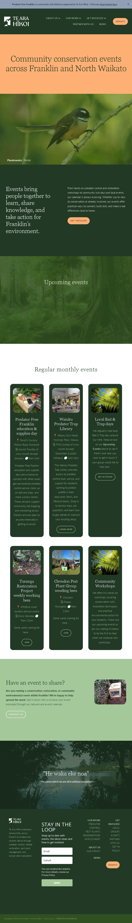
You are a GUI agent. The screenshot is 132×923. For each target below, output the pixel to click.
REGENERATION (91, 835)
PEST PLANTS (93, 831)
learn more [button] (66, 529)
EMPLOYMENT (92, 839)
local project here (108, 4)
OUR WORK (72, 18)
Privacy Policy (36, 918)
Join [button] (27, 642)
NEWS (102, 24)
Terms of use (49, 918)
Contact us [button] (16, 714)
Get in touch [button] (105, 476)
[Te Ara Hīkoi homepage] (16, 21)
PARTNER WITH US (83, 24)
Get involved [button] (78, 220)
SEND (57, 882)
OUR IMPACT (93, 851)
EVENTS (115, 835)
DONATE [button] (112, 865)
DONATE (120, 21)
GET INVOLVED (95, 18)
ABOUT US (52, 18)
